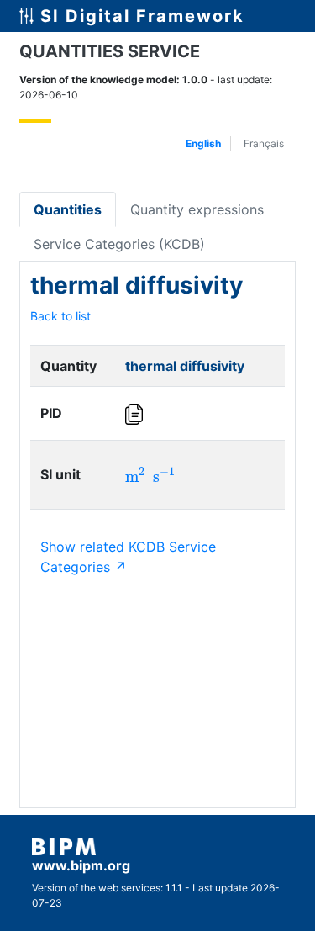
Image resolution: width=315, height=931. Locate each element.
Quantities (68, 209)
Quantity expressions (197, 209)
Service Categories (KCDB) (119, 243)
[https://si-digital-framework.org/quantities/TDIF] (135, 414)
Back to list (60, 316)
